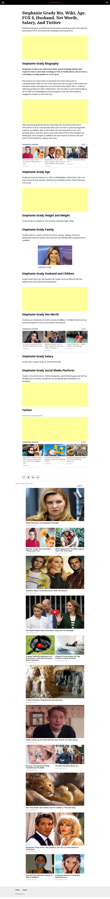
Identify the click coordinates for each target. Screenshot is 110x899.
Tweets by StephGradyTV (32, 415)
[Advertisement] (55, 48)
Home (17, 890)
